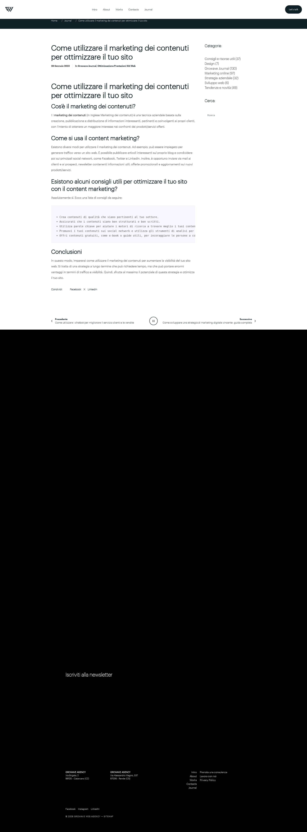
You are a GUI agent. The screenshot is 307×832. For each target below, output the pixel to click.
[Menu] (300, 416)
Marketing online (217, 73)
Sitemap (108, 816)
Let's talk (295, 8)
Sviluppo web (214, 83)
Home (54, 20)
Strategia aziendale (218, 78)
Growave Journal (87, 65)
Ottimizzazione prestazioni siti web (117, 65)
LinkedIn (92, 289)
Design (210, 63)
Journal (67, 20)
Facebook (75, 289)
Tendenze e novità (218, 87)
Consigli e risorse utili (220, 59)
